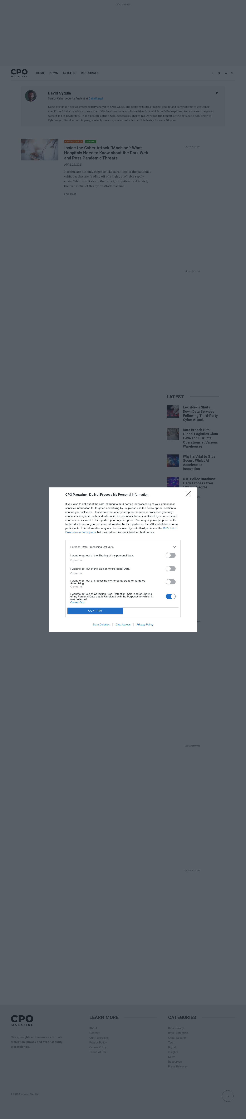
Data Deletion (101, 624)
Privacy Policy (144, 624)
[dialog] (123, 559)
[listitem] (123, 547)
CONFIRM (95, 610)
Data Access (123, 624)
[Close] (189, 495)
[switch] (171, 555)
